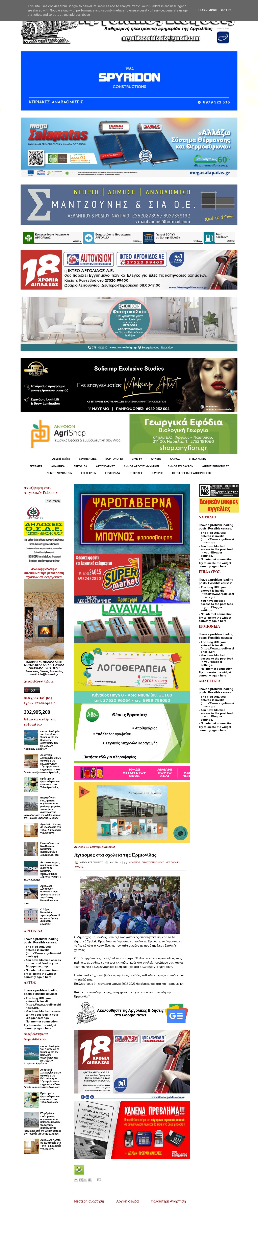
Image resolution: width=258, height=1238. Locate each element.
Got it (226, 10)
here (48, 977)
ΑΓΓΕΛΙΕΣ (35, 466)
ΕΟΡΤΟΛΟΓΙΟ (114, 458)
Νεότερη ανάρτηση (89, 1201)
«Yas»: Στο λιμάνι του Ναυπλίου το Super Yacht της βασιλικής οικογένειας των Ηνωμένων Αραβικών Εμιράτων (42, 740)
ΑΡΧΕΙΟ (156, 458)
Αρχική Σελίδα (61, 458)
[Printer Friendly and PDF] (79, 1173)
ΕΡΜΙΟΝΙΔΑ (112, 473)
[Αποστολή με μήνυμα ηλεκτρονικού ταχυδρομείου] (76, 1180)
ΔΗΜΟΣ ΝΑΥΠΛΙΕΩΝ (59, 473)
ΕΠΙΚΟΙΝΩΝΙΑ (197, 458)
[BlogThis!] (81, 1180)
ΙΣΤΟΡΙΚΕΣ (136, 473)
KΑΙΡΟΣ (175, 458)
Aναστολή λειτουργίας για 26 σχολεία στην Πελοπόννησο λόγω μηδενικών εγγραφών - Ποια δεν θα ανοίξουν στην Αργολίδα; (42, 764)
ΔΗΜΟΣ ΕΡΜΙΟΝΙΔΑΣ (215, 466)
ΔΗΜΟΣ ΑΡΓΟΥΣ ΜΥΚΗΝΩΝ (141, 466)
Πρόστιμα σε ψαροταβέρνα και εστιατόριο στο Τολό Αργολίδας (49, 783)
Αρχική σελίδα (127, 1201)
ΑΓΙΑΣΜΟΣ (134, 862)
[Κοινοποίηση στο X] (85, 1180)
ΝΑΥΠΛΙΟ (157, 473)
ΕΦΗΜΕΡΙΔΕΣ (88, 458)
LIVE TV (137, 458)
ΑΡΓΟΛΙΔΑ (80, 466)
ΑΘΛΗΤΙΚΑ (58, 466)
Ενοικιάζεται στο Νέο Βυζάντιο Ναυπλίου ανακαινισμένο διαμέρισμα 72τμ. (49, 849)
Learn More (207, 10)
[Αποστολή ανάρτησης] (98, 1179)
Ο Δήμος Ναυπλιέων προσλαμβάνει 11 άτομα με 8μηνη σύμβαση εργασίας (50, 916)
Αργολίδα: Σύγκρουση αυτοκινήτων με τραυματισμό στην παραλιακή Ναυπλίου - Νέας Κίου (42, 895)
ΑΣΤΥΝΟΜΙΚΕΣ (105, 466)
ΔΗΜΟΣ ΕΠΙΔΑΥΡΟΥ (180, 466)
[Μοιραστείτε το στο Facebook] (90, 1180)
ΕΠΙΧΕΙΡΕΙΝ (88, 473)
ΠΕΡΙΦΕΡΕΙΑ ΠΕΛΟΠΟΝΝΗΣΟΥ (192, 473)
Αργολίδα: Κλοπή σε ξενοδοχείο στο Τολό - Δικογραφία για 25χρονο (50, 828)
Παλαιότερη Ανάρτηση (168, 1201)
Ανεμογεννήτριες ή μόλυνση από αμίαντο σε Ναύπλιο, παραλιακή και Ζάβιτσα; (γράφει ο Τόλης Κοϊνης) (42, 871)
